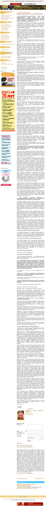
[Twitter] (17, 407)
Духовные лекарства (5, 27)
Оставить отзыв (28, 412)
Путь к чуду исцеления (5, 24)
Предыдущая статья (23, 478)
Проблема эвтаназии (5, 37)
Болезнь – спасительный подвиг (23, 486)
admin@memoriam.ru (17, 500)
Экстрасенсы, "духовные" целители (8, 44)
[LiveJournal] (21, 407)
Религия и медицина (5, 29)
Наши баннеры (34, 496)
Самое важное (4, 68)
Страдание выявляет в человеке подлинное (26, 484)
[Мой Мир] (20, 407)
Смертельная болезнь (5, 16)
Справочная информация (6, 57)
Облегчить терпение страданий (23, 12)
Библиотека (4, 62)
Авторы (17, 496)
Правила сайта (21, 496)
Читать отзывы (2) (29, 414)
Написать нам (3, 496)
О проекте (7, 496)
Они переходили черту (6, 36)
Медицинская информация (6, 56)
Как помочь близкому (5, 49)
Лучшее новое (4, 67)
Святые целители (5, 28)
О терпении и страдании (22, 487)
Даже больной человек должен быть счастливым (27, 488)
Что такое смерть (5, 35)
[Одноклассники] (18, 407)
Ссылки (30, 496)
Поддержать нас (12, 496)
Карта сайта (26, 496)
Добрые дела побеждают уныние (24, 485)
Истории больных (5, 19)
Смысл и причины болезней (6, 15)
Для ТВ (38, 496)
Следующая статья (39, 478)
